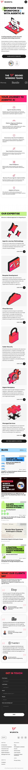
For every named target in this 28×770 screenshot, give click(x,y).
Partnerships (17, 750)
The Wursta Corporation (9, 768)
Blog (15, 745)
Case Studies (17, 752)
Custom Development (6, 746)
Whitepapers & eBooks (19, 746)
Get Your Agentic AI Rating (14, 441)
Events (15, 748)
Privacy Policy (17, 760)
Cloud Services (5, 748)
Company (3, 762)
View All (22, 450)
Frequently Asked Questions (18, 755)
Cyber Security (4, 750)
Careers (3, 764)
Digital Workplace (5, 752)
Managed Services (5, 754)
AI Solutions (4, 745)
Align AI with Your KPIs (14, 56)
